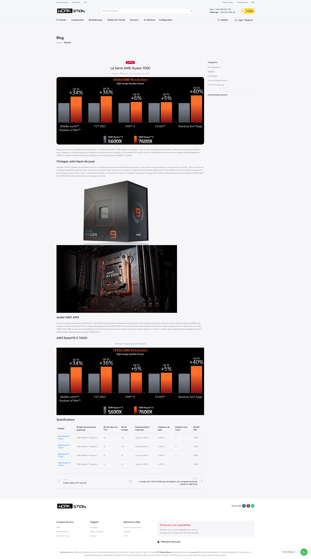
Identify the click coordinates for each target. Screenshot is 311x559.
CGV (125, 536)
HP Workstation (214, 67)
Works (126, 74)
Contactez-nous (62, 536)
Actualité (127, 532)
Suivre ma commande (132, 527)
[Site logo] (71, 11)
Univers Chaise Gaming (217, 80)
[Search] (191, 10)
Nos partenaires (62, 532)
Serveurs (93, 536)
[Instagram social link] (248, 506)
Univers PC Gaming (216, 85)
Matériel (67, 42)
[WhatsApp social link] (253, 506)
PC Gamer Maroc (164, 552)
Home (58, 42)
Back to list (130, 481)
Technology (212, 76)
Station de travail (96, 532)
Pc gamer (94, 527)
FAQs (58, 527)
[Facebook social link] (244, 506)
